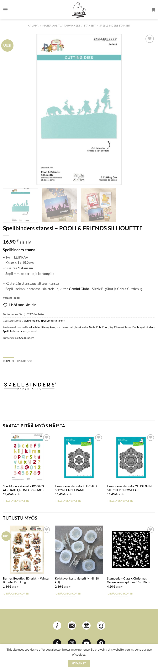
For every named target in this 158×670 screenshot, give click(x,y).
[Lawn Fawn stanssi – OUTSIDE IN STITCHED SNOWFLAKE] (131, 457)
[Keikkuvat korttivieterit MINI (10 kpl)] (79, 550)
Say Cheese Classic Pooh (124, 327)
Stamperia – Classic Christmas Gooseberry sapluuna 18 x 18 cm (128, 580)
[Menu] (5, 10)
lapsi (78, 327)
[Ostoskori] (153, 9)
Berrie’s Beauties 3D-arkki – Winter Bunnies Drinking (26, 580)
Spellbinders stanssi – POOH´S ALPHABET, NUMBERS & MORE (24, 488)
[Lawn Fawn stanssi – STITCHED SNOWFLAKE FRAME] (79, 457)
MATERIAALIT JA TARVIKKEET (61, 25)
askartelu (34, 327)
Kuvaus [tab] (8, 361)
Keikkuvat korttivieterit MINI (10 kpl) (77, 580)
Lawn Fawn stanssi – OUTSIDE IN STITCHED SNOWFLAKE (129, 488)
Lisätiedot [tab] (24, 361)
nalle (85, 327)
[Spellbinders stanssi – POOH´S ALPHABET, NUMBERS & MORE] (27, 457)
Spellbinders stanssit (114, 25)
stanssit (90, 25)
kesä (52, 327)
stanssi (33, 331)
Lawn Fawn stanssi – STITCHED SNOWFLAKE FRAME (76, 488)
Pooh (105, 327)
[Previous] (10, 109)
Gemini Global (80, 289)
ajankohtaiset (32, 320)
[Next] (147, 109)
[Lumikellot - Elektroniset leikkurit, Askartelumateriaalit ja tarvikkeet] (79, 9)
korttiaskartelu (65, 327)
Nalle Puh (95, 327)
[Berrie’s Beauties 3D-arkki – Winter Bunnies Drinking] (27, 550)
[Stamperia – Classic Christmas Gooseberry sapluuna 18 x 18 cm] (131, 550)
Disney (45, 327)
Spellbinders (26, 337)
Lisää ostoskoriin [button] (16, 501)
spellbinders (147, 327)
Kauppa (33, 25)
